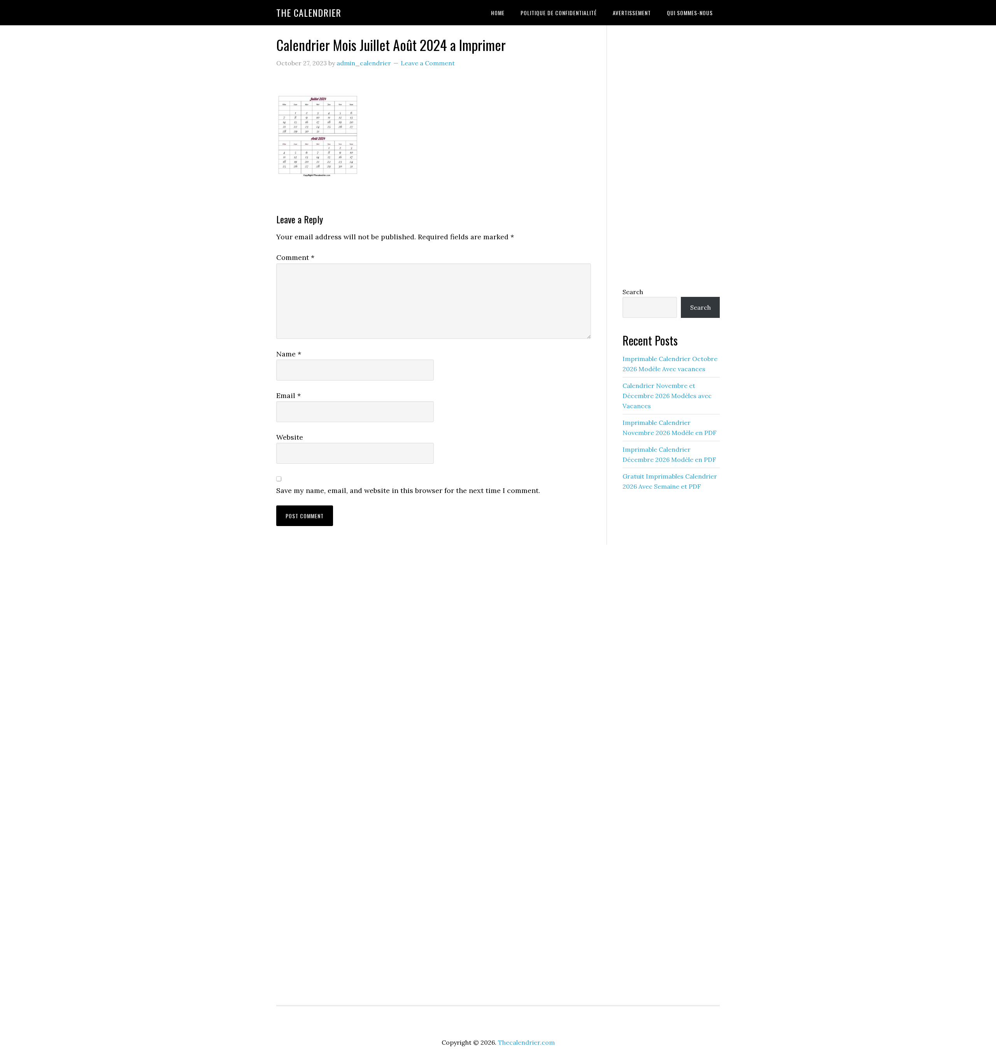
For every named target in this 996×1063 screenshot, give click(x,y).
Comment (295, 257)
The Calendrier (308, 12)
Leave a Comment (428, 63)
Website (289, 437)
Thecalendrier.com (526, 1042)
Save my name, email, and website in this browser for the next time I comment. (408, 490)
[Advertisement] (671, 154)
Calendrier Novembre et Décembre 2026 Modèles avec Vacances (667, 396)
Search (632, 292)
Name (288, 353)
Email (288, 395)
